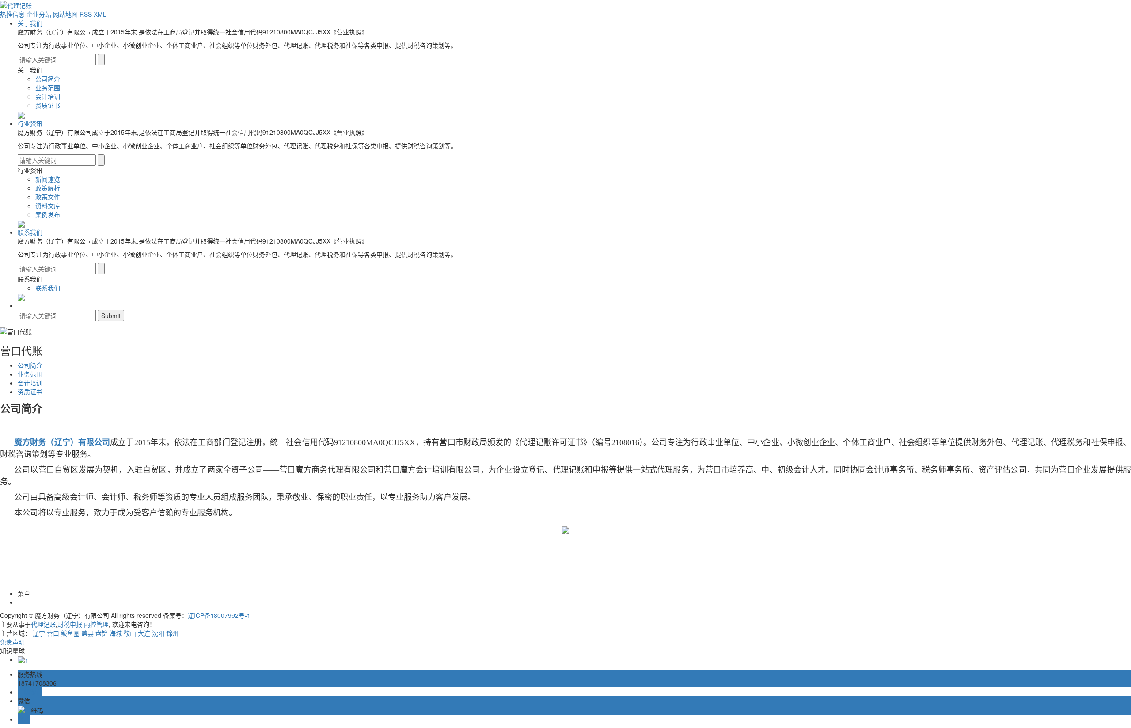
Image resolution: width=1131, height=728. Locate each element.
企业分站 (39, 14)
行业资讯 (30, 123)
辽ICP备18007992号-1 (219, 615)
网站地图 (65, 14)
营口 (53, 633)
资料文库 (47, 205)
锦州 (172, 633)
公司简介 (47, 78)
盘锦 (101, 633)
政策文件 (47, 196)
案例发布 (47, 214)
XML (100, 14)
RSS (86, 14)
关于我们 (30, 23)
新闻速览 (47, 179)
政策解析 (47, 187)
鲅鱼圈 (70, 633)
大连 (144, 633)
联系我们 (30, 232)
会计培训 (47, 96)
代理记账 (43, 624)
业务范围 (47, 87)
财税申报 (69, 624)
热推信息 (12, 14)
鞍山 (130, 633)
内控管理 (96, 624)
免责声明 (12, 641)
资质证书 (47, 105)
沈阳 (158, 633)
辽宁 (39, 633)
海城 (116, 633)
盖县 (87, 633)
